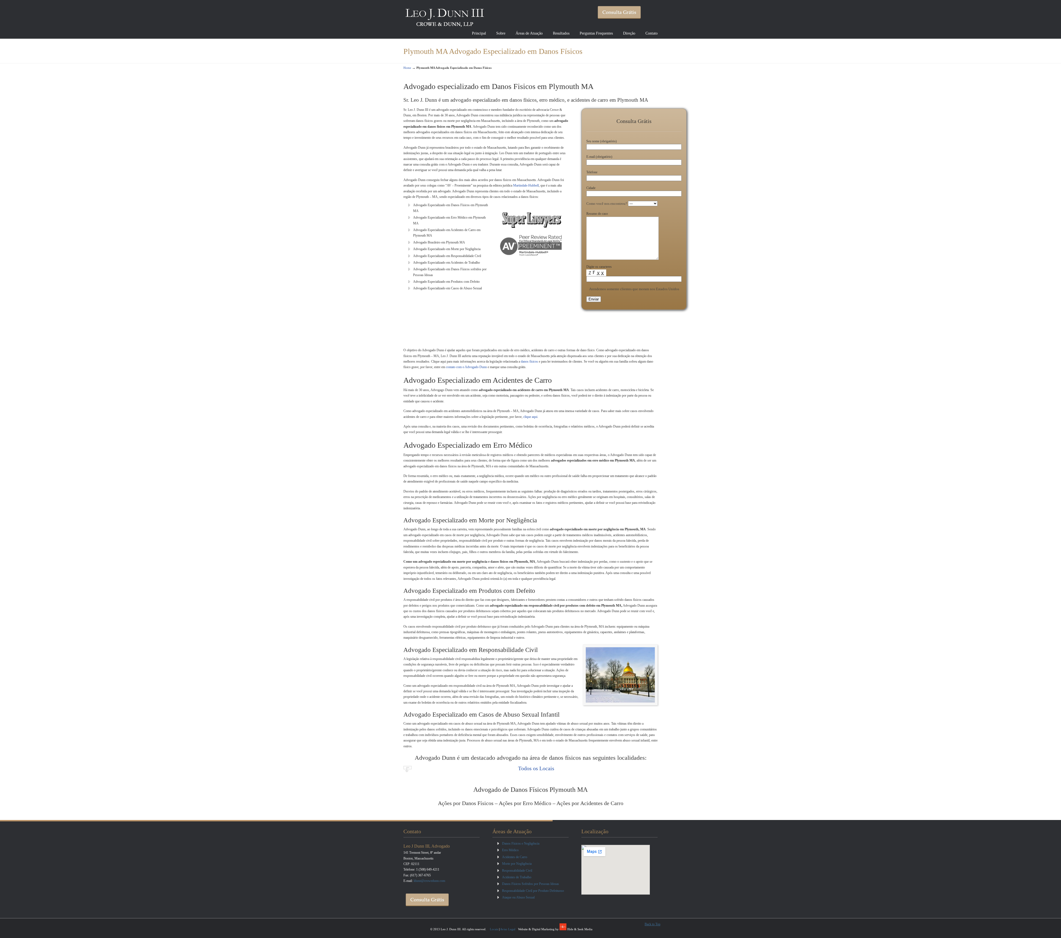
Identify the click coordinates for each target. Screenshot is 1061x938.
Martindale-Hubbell (526, 185)
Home (407, 67)
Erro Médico (510, 850)
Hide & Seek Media (579, 929)
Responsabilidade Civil (517, 871)
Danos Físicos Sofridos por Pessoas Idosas (530, 884)
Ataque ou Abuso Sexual (518, 897)
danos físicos (529, 361)
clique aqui (530, 417)
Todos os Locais (536, 768)
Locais (494, 929)
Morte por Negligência (517, 864)
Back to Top (652, 924)
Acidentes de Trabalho (516, 877)
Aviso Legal (507, 929)
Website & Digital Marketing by (539, 929)
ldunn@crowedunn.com (429, 881)
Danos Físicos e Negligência (520, 843)
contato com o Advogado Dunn (466, 367)
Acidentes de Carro (514, 857)
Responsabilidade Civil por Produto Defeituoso (533, 891)
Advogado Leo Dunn (444, 15)
